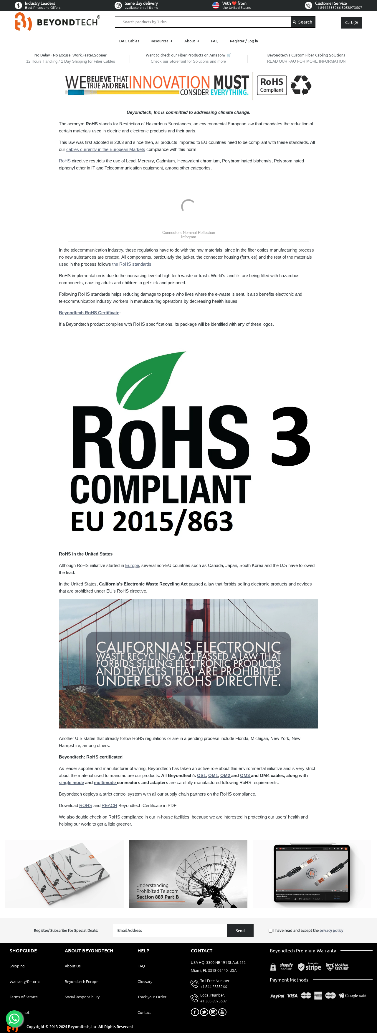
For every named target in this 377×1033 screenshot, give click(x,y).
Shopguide (23, 950)
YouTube (222, 1012)
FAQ (215, 41)
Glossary (145, 981)
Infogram (188, 237)
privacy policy (331, 930)
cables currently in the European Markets (105, 149)
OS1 (201, 775)
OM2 (225, 775)
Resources (162, 41)
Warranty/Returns (25, 981)
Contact (144, 1012)
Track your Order (152, 997)
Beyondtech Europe (81, 981)
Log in (253, 41)
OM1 (213, 775)
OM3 (245, 775)
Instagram (213, 1012)
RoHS (65, 160)
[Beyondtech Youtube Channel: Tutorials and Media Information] (312, 907)
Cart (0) (351, 22)
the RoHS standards (131, 264)
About (191, 41)
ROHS (85, 805)
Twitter (204, 1012)
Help (143, 950)
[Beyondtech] (57, 15)
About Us (73, 966)
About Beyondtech (89, 950)
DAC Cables (129, 41)
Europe (132, 565)
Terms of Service (24, 997)
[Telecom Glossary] (188, 907)
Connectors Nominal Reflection (188, 232)
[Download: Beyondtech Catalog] (64, 907)
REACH (109, 805)
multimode (105, 782)
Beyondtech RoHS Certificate (89, 312)
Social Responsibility (82, 997)
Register (237, 41)
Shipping (17, 966)
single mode (71, 782)
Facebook (195, 1012)
